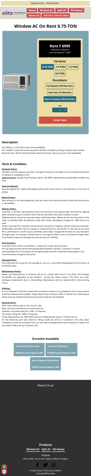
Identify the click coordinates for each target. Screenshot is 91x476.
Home (32, 10)
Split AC (61, 10)
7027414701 (52, 3)
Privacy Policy (36, 470)
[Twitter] (46, 467)
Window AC (46, 10)
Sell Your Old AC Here (56, 15)
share (4, 471)
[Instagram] (53, 467)
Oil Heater (77, 10)
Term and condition (52, 470)
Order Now (59, 120)
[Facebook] (37, 467)
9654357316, (38, 3)
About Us (34, 15)
